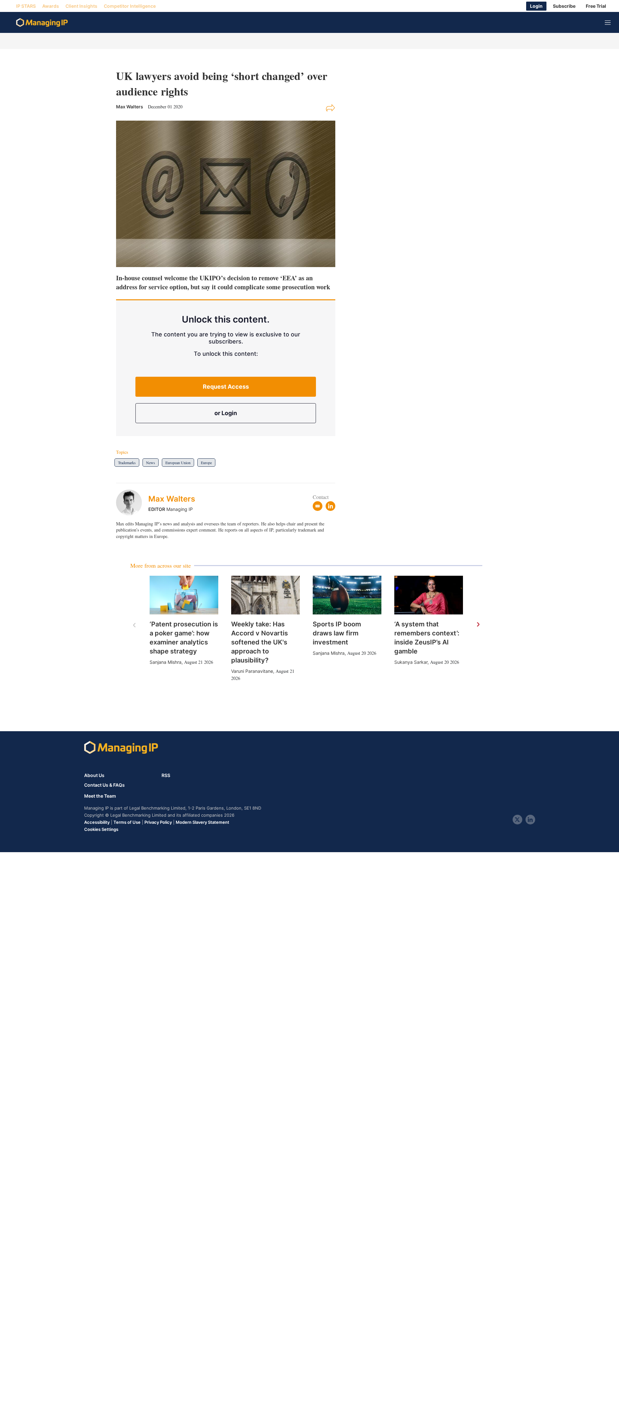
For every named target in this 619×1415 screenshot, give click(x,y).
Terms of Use (127, 822)
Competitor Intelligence (130, 6)
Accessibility (97, 822)
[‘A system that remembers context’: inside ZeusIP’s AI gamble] (428, 595)
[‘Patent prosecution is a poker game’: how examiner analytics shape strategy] (184, 595)
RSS (166, 775)
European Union (178, 462)
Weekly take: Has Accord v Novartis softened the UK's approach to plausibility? (259, 642)
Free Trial (596, 6)
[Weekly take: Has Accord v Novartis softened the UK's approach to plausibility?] (265, 595)
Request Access (226, 386)
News (150, 462)
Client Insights (81, 6)
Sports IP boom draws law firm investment (337, 633)
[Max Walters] (132, 502)
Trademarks (127, 462)
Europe (206, 462)
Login (536, 6)
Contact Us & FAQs (104, 785)
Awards (50, 6)
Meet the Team (100, 796)
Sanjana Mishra (166, 662)
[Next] (477, 624)
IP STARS (26, 6)
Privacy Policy (158, 822)
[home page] (42, 22)
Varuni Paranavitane (252, 671)
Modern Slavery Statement (202, 822)
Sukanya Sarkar (410, 662)
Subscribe (564, 6)
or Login (225, 413)
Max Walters (171, 498)
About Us (94, 775)
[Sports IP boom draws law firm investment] (347, 595)
